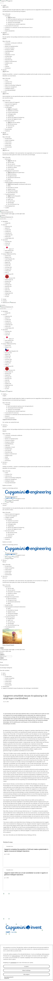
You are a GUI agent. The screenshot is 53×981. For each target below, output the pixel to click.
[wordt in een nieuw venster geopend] (26, 710)
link (3, 7)
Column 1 (7, 936)
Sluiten (2, 654)
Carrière (7, 93)
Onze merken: (6, 921)
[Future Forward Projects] (28, 636)
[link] (6, 1)
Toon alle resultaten (4, 670)
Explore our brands (7, 485)
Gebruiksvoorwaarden (10, 906)
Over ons (7, 150)
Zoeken (2, 647)
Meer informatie (6, 14)
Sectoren (7, 34)
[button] (9, 302)
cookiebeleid (13, 962)
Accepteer (26, 966)
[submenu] (6, 394)
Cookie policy (8, 914)
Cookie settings (9, 913)
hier (35, 835)
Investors (7, 904)
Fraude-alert (8, 916)
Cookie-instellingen (16, 955)
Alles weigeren (26, 974)
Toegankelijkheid (9, 908)
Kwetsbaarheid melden (10, 911)
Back (9, 17)
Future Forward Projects (8, 645)
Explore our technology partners (10, 488)
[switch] (0, 213)
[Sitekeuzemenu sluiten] (5, 305)
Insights (7, 7)
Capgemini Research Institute (10, 419)
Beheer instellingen (26, 970)
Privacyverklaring (9, 909)
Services (7, 71)
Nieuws (6, 134)
